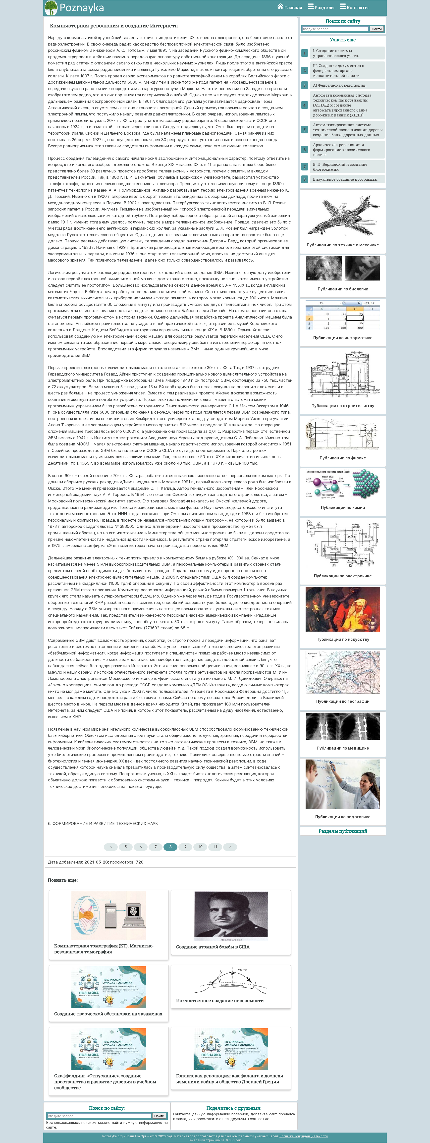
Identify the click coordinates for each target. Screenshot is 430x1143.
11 (215, 847)
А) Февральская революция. (340, 85)
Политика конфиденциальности (303, 1136)
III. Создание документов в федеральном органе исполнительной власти (338, 70)
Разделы (324, 7)
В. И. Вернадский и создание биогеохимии (340, 167)
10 (200, 847)
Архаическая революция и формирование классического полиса (341, 149)
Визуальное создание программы (345, 179)
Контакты (358, 7)
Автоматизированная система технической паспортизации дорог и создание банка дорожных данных (348, 129)
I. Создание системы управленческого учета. (336, 53)
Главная (293, 7)
